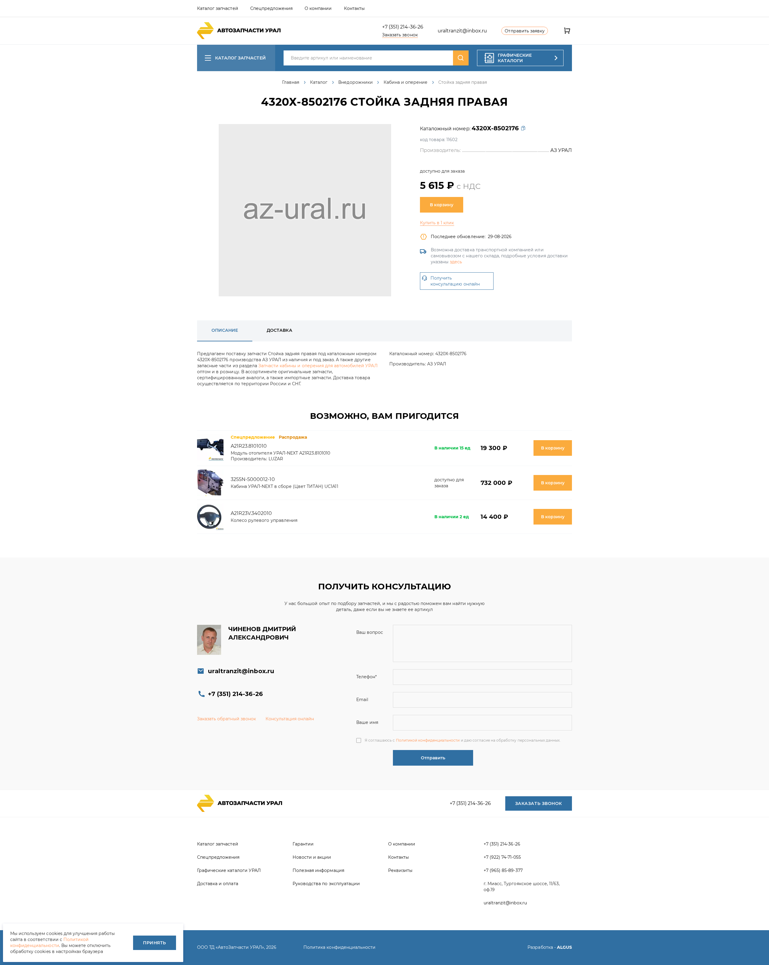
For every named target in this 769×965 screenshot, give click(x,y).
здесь (456, 262)
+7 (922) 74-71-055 (502, 857)
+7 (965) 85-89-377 (503, 870)
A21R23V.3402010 (251, 513)
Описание (224, 330)
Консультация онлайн (290, 718)
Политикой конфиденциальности (428, 740)
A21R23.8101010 (249, 446)
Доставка (279, 330)
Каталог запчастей (240, 58)
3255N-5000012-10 (253, 479)
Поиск (461, 57)
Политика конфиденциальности (339, 947)
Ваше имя (367, 722)
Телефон (366, 676)
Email (362, 699)
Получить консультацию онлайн (455, 281)
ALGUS (564, 947)
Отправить (433, 758)
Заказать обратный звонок (226, 718)
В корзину (441, 204)
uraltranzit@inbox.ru (462, 31)
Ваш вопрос (369, 632)
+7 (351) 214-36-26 (402, 27)
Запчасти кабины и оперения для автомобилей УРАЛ (318, 365)
